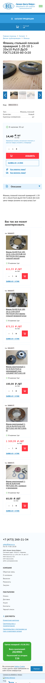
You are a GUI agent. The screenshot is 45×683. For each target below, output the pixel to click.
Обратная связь (9, 572)
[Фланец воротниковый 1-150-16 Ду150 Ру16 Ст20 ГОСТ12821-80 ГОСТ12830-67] (16, 415)
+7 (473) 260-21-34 (15, 539)
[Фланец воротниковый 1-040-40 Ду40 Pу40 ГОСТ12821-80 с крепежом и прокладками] (16, 472)
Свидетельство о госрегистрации (9, 625)
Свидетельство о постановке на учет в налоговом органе (15, 630)
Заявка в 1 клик (15, 163)
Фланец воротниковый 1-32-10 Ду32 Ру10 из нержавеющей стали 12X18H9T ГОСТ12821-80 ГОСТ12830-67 (15, 370)
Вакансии (6, 578)
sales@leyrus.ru (9, 544)
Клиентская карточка (11, 620)
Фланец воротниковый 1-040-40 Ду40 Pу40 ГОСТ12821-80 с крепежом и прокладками (16, 484)
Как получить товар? (18, 173)
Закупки (6, 585)
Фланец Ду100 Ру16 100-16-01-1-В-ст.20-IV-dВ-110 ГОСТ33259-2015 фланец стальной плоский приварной (16, 255)
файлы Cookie (19, 666)
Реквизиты (7, 582)
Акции (5, 603)
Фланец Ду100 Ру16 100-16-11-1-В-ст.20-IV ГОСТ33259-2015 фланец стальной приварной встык (16, 312)
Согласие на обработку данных (12, 674)
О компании (7, 575)
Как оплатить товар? (18, 169)
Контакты (6, 606)
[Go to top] (38, 678)
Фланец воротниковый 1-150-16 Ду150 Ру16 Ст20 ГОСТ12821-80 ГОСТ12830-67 (16, 427)
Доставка (6, 599)
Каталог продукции (24, 19)
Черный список (8, 609)
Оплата (5, 596)
